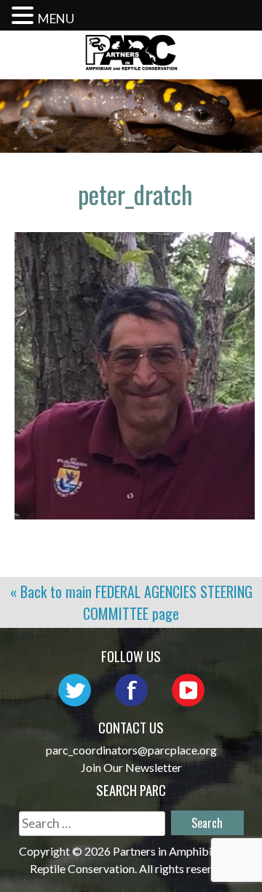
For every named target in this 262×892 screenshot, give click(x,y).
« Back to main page (131, 602)
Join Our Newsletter (131, 767)
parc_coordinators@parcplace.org (131, 750)
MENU (56, 18)
